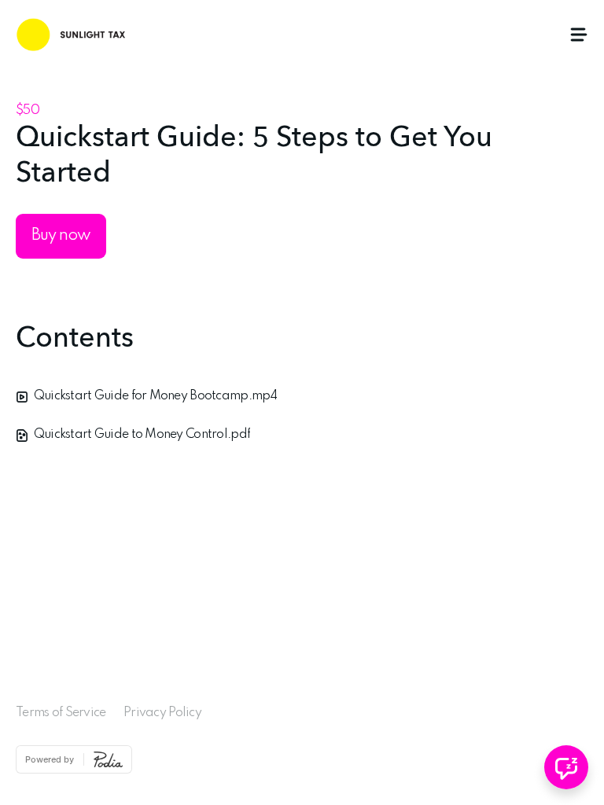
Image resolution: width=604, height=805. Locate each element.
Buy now (60, 236)
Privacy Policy (162, 713)
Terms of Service (60, 713)
